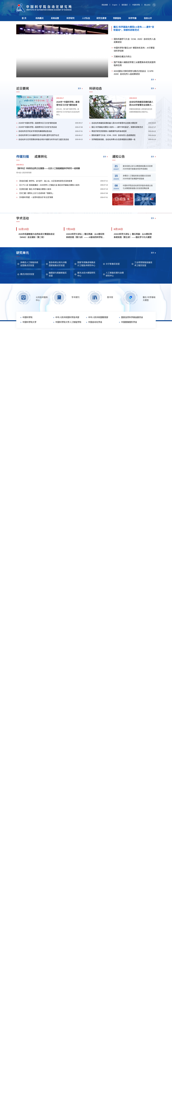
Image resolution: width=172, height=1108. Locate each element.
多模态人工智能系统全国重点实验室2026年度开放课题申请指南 (137, 177)
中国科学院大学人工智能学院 (68, 322)
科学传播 (132, 18)
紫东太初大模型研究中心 (86, 274)
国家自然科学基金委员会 (132, 317)
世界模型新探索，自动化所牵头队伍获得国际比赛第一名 (113, 139)
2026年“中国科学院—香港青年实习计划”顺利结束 (67, 103)
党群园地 (117, 18)
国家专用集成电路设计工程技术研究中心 (86, 264)
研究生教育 (101, 18)
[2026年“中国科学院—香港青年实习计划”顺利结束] (34, 107)
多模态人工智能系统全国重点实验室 (29, 264)
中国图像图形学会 (129, 322)
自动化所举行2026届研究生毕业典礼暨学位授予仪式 (38, 135)
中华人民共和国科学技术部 (67, 317)
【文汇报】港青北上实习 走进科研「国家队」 (36, 193)
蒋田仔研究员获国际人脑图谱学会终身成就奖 (109, 131)
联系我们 (125, 5)
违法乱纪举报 (103, 336)
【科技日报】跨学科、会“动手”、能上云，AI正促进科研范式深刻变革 (45, 181)
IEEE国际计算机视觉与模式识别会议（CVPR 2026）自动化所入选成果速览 (134, 72)
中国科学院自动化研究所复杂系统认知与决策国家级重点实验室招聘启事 (138, 186)
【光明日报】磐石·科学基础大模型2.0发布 (34, 189)
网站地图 (105, 5)
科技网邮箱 (86, 336)
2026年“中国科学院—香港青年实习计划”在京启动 (37, 127)
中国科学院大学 (29, 322)
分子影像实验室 (113, 264)
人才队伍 (86, 18)
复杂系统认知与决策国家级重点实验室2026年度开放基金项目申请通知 (138, 167)
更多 (152, 79)
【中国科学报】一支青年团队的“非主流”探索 (35, 197)
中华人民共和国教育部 (98, 317)
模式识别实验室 (27, 274)
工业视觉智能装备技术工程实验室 (143, 264)
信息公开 (148, 18)
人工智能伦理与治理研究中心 (115, 274)
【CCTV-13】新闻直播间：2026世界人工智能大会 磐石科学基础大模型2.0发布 (49, 185)
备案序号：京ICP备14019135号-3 (89, 343)
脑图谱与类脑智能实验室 (58, 274)
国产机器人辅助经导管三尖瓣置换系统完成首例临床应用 (135, 63)
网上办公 (147, 5)
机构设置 (55, 18)
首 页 (24, 18)
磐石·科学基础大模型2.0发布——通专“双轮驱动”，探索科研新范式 (133, 28)
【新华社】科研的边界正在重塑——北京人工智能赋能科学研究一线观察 (48, 168)
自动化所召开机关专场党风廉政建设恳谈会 (35, 131)
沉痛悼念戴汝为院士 (123, 57)
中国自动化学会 (95, 322)
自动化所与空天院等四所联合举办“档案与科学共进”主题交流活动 (43, 139)
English (114, 5)
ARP (79, 336)
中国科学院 (136, 5)
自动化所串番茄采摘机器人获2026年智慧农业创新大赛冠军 (141, 104)
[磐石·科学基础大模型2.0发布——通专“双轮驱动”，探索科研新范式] (62, 51)
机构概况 (40, 18)
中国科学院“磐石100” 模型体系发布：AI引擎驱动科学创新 (134, 49)
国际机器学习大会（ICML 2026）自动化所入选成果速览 (135, 40)
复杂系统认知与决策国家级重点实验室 (58, 264)
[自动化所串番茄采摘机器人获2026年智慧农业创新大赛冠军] (107, 107)
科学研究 (71, 18)
